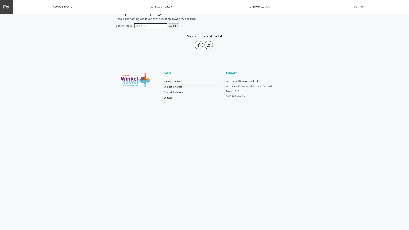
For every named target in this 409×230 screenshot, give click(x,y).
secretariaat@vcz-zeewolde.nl (242, 81)
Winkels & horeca (161, 6)
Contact (168, 97)
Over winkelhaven (260, 6)
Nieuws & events (62, 6)
